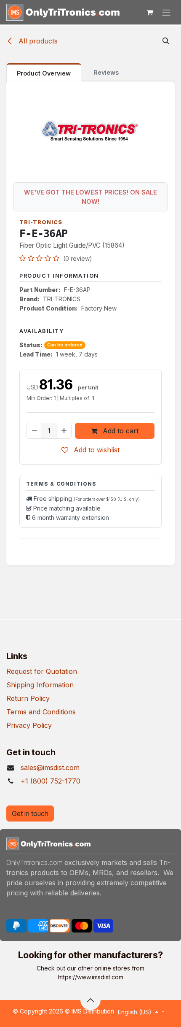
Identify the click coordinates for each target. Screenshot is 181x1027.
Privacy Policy (29, 725)
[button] (166, 41)
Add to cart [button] (119, 431)
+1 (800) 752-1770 (50, 781)
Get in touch (30, 813)
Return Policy (28, 698)
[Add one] (64, 430)
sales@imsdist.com (50, 767)
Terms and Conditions (41, 712)
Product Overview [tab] (44, 73)
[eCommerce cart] (149, 12)
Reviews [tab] (106, 72)
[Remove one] (34, 430)
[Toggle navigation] (166, 12)
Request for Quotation (41, 671)
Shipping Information (40, 685)
